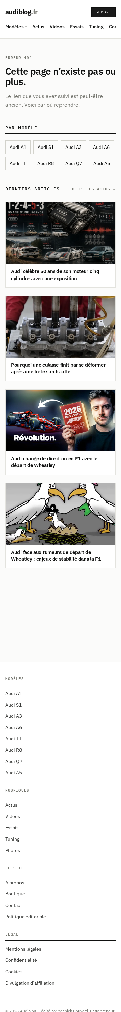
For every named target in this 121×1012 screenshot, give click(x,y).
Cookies (14, 972)
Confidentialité (21, 960)
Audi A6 (101, 147)
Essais (77, 27)
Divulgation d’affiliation (29, 983)
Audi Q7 (73, 163)
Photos (12, 850)
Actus (38, 27)
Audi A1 (18, 147)
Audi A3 (73, 147)
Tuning (96, 27)
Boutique (15, 894)
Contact (13, 905)
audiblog (21, 12)
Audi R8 (45, 163)
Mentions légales (23, 949)
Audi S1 (46, 147)
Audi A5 (101, 163)
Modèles (16, 27)
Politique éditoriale (25, 917)
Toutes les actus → (92, 189)
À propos (14, 883)
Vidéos (57, 27)
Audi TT (18, 163)
